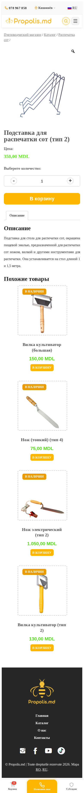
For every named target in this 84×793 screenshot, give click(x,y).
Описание (17, 215)
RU (74, 8)
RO (38, 769)
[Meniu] (75, 21)
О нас (42, 730)
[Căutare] (66, 21)
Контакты (42, 738)
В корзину (42, 198)
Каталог (50, 35)
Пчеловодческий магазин (22, 35)
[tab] (17, 215)
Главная (42, 715)
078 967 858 (18, 8)
